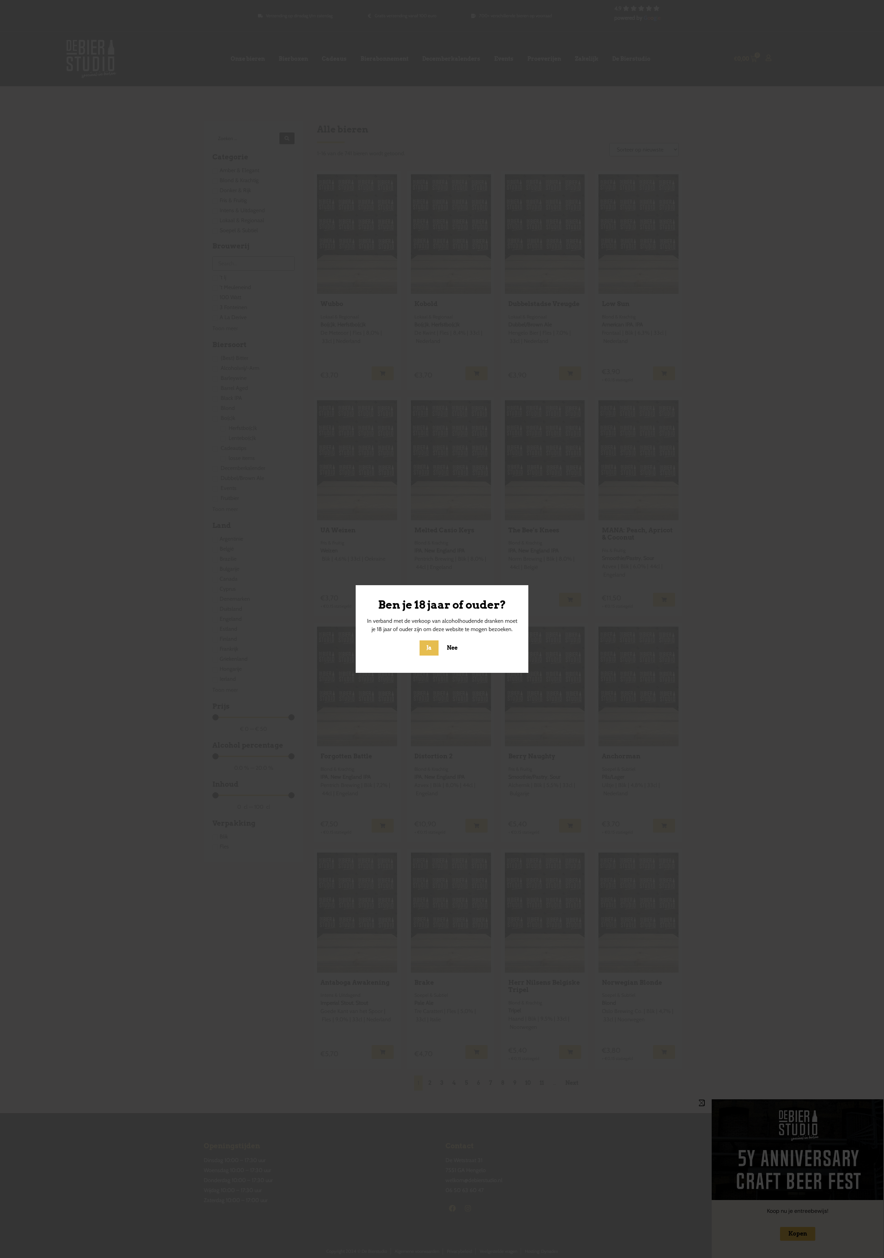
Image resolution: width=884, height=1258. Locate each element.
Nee (452, 648)
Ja (429, 648)
